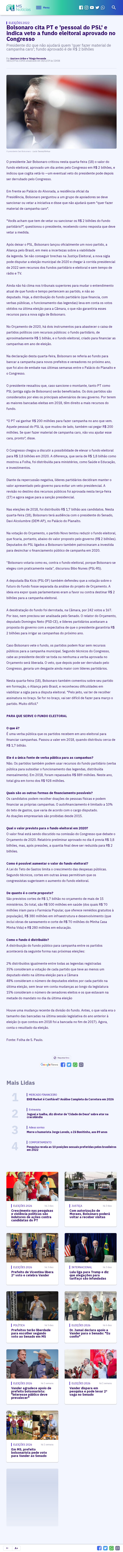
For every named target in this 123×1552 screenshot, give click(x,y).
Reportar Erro (63, 1058)
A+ (16, 1548)
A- (7, 1548)
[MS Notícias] (18, 8)
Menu (46, 7)
